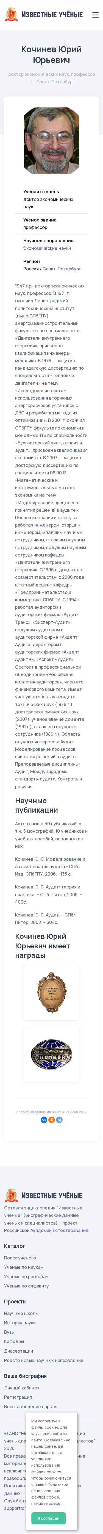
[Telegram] (59, 1120)
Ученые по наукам (23, 1267)
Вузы (9, 1332)
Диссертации (18, 1351)
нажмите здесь (45, 1503)
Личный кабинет (22, 1388)
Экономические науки (47, 248)
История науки (20, 1323)
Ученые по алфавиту (26, 1286)
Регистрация (18, 1397)
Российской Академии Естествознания (46, 1230)
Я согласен (48, 1518)
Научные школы (21, 1313)
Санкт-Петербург (62, 269)
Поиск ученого (20, 1258)
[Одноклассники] (51, 1120)
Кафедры (14, 1341)
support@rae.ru (20, 1508)
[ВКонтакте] (44, 1120)
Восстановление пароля (30, 1406)
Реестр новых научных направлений (43, 1360)
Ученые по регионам (26, 1276)
